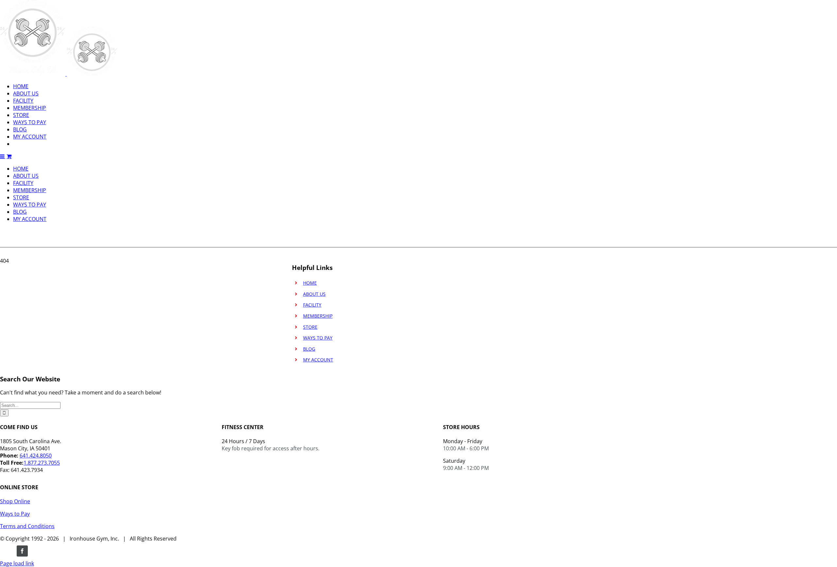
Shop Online (15, 501)
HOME (310, 283)
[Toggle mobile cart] (9, 156)
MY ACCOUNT (318, 360)
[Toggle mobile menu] (2, 156)
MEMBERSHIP (318, 316)
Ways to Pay (15, 513)
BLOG (309, 349)
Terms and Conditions (27, 526)
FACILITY (312, 305)
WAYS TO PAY (318, 338)
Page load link (17, 563)
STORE (310, 327)
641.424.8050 (36, 455)
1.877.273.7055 (42, 462)
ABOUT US (314, 294)
